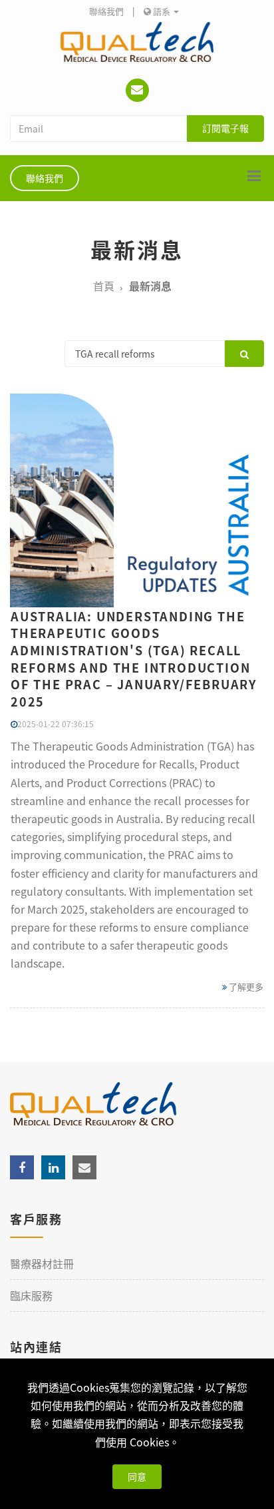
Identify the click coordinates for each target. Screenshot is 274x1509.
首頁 (103, 286)
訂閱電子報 (225, 128)
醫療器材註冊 (42, 1263)
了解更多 (245, 986)
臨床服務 (31, 1295)
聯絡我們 (106, 11)
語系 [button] (161, 11)
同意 (137, 1476)
